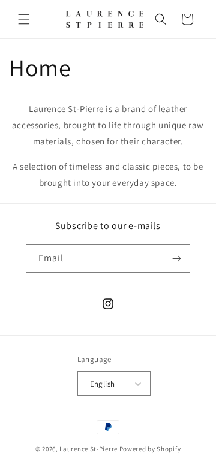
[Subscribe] (176, 258)
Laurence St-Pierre (88, 449)
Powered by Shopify (150, 449)
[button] (24, 19)
